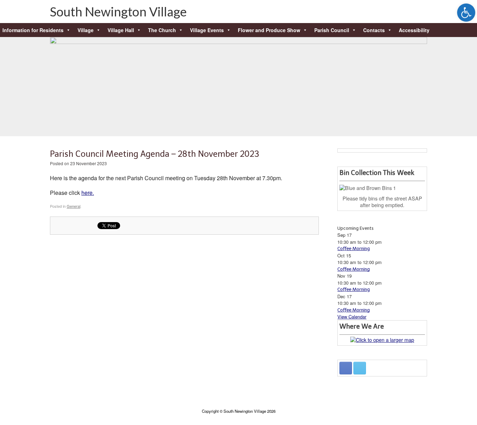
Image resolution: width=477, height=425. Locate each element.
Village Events (207, 30)
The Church (162, 30)
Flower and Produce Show (269, 30)
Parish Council (331, 30)
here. (87, 193)
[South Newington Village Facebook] (345, 368)
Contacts (374, 30)
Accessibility (414, 30)
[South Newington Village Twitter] (359, 368)
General (73, 206)
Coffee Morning (353, 248)
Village (86, 30)
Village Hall (121, 30)
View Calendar (351, 316)
